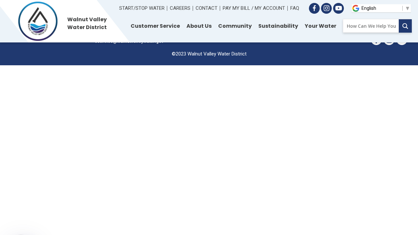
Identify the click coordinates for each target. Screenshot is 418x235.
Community (235, 26)
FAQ (294, 8)
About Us (199, 26)
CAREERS (180, 8)
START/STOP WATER (142, 8)
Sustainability (278, 26)
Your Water (320, 26)
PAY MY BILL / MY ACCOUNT (254, 8)
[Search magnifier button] (405, 26)
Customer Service (155, 26)
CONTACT (206, 8)
